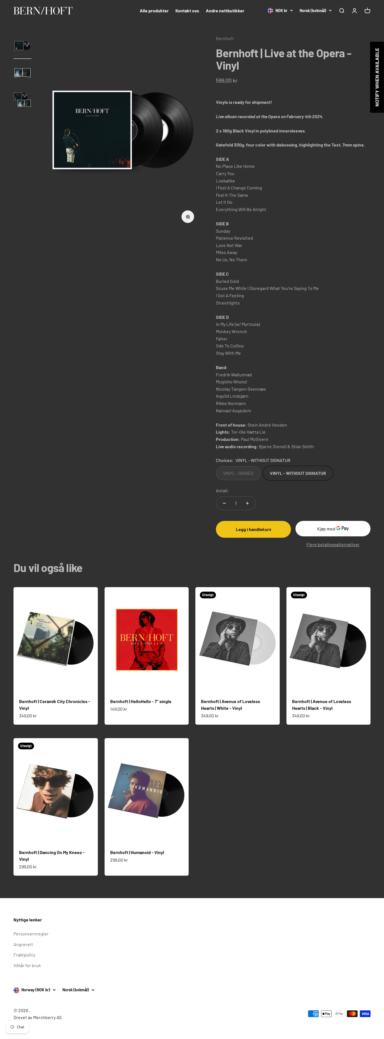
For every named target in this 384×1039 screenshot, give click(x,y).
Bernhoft (225, 38)
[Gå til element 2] (22, 74)
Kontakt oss (187, 10)
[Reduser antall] (224, 503)
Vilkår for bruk (27, 965)
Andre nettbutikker (225, 10)
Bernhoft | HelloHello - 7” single (140, 701)
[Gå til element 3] (22, 101)
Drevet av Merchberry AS (37, 1017)
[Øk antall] (247, 503)
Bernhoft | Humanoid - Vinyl (137, 852)
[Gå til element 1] (22, 47)
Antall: (222, 490)
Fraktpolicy (24, 954)
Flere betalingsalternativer (333, 544)
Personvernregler (31, 933)
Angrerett (23, 944)
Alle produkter (154, 10)
